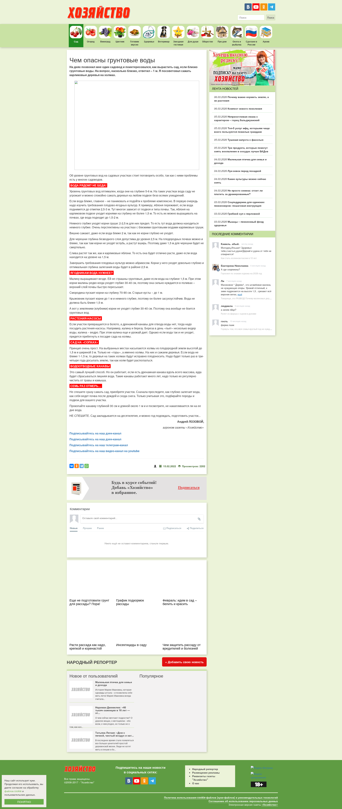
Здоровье (149, 41)
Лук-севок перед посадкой (237, 171)
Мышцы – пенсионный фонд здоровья (239, 223)
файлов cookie (13, 791)
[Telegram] (271, 7)
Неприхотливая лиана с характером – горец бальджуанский (237, 118)
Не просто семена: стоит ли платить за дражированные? (238, 192)
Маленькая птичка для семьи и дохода (240, 161)
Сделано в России (251, 43)
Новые (73, 528)
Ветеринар (163, 41)
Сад (76, 41)
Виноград (105, 41)
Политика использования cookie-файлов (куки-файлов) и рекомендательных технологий (221, 797)
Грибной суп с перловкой (237, 213)
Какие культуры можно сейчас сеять (240, 180)
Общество (207, 41)
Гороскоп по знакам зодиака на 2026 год (241, 273)
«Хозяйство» (270, 804)
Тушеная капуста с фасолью (238, 139)
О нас (195, 783)
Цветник (120, 41)
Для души (193, 41)
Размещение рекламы (206, 772)
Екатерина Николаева (234, 265)
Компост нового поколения (238, 108)
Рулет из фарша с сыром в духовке (238, 313)
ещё (240, 294)
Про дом (222, 41)
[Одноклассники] (263, 7)
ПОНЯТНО (24, 802)
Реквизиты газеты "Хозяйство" (203, 777)
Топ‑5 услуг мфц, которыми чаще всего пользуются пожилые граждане (242, 129)
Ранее (100, 528)
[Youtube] (256, 7)
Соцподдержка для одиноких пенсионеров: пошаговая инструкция (239, 203)
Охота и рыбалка (236, 43)
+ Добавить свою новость (184, 662)
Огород (91, 41)
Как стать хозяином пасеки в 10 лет (239, 258)
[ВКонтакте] (248, 7)
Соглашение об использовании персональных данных (243, 801)
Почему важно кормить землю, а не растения (241, 98)
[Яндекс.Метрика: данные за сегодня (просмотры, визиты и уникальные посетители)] (262, 767)
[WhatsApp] (86, 466)
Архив (266, 41)
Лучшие (87, 528)
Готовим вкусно (134, 43)
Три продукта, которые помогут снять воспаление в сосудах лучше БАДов (241, 149)
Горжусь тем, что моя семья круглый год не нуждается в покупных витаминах (260, 328)
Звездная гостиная (178, 43)
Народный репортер (205, 769)
